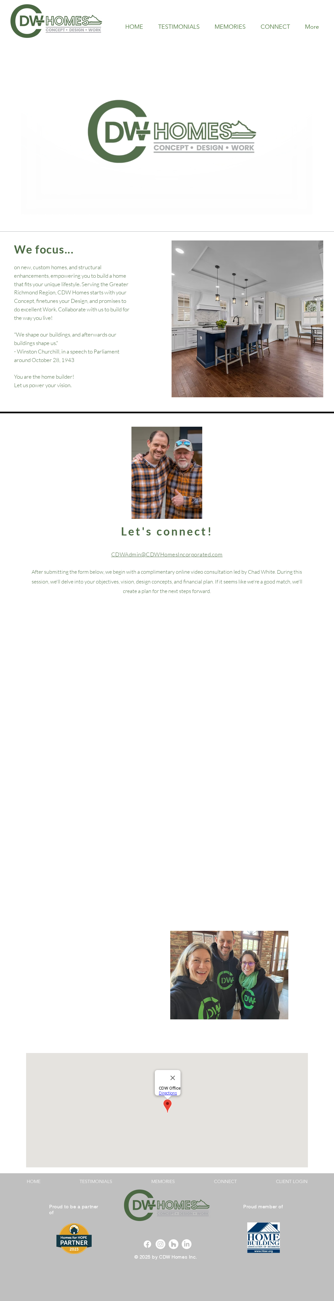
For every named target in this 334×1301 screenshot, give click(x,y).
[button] (247, 318)
